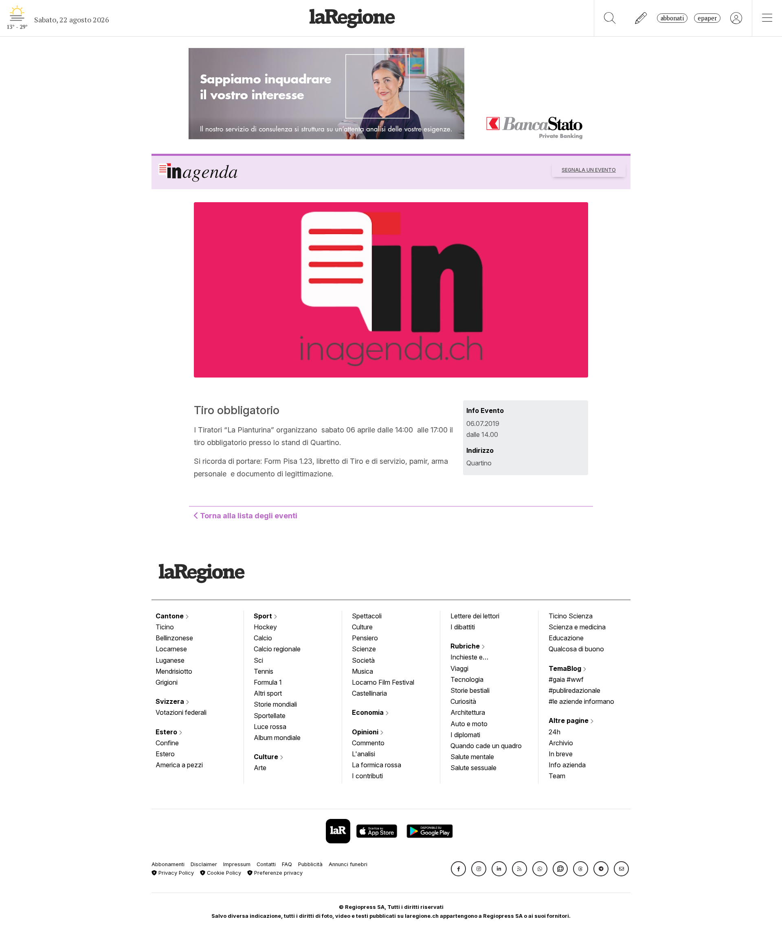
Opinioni (366, 732)
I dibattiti (462, 627)
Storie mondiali (275, 704)
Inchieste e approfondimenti (474, 658)
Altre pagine (569, 720)
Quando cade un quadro (486, 746)
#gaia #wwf (566, 679)
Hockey (265, 627)
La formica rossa (376, 765)
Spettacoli (367, 616)
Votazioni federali (181, 712)
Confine (167, 743)
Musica (362, 671)
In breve (561, 754)
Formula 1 (268, 682)
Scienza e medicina (577, 627)
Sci (258, 660)
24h (554, 732)
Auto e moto (469, 724)
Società (363, 660)
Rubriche (465, 646)
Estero (167, 732)
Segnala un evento (589, 170)
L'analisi (363, 754)
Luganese (170, 660)
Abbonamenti (168, 864)
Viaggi (459, 668)
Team (557, 776)
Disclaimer (204, 864)
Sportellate (270, 716)
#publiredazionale (574, 690)
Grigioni (167, 682)
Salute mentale (472, 757)
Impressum (236, 864)
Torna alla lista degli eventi (247, 515)
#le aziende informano (581, 701)
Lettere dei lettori (474, 616)
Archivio (561, 743)
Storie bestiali (470, 690)
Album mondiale (277, 738)
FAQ (287, 864)
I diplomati (465, 735)
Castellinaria (369, 693)
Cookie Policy (223, 873)
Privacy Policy (175, 873)
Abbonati (672, 18)
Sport (264, 616)
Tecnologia (466, 679)
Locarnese (171, 649)
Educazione (566, 638)
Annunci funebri (348, 864)
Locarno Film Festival (383, 682)
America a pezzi (179, 765)
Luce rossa (270, 727)
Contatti (266, 864)
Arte (260, 768)
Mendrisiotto (174, 671)
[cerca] (610, 18)
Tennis (263, 671)
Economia (368, 712)
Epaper (707, 18)
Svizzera (171, 701)
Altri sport (268, 693)
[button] (458, 868)
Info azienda (567, 765)
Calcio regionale (277, 649)
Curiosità (463, 701)
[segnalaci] (641, 18)
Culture (267, 757)
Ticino (165, 627)
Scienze (364, 649)
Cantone (170, 616)
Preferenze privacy (278, 873)
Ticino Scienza (571, 616)
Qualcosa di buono (576, 649)
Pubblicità (310, 864)
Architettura (467, 712)
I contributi (367, 776)
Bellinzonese (174, 638)
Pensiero (365, 638)
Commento (368, 743)
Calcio (263, 638)
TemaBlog (566, 668)
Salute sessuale (473, 768)
